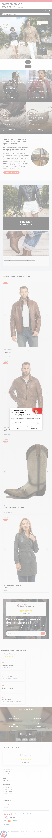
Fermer (17, 428)
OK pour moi (34, 428)
